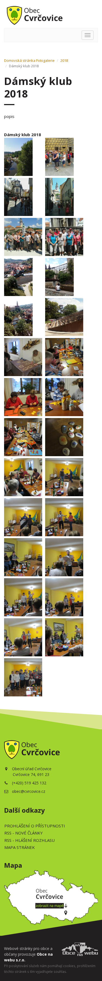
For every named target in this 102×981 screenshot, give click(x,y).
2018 (64, 60)
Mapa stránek (19, 847)
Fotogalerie (45, 60)
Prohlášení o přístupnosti (34, 825)
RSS (23, 833)
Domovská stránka (19, 60)
